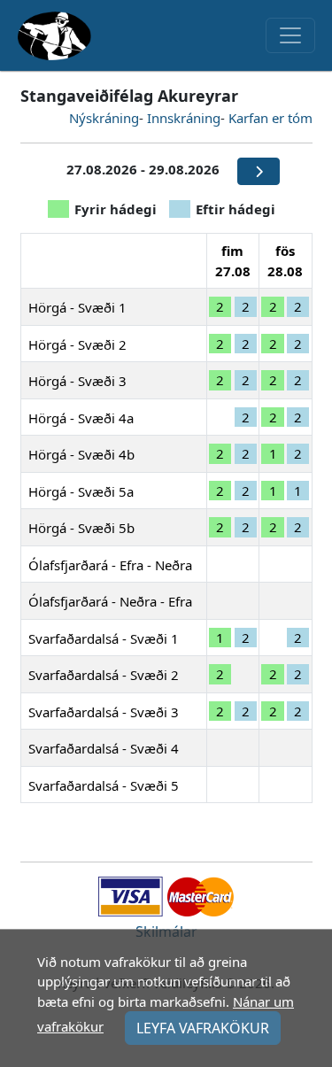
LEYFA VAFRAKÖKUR (202, 1028)
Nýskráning (104, 118)
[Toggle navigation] (290, 35)
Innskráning (183, 118)
